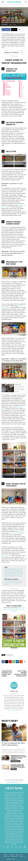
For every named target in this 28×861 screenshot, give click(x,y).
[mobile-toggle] (2, 2)
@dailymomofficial (14, 782)
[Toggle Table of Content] (21, 52)
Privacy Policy (19, 854)
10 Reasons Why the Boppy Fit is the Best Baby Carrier (7, 673)
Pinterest (6, 584)
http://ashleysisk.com (14, 693)
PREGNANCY (15, 761)
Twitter (12, 582)
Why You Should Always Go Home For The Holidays (14, 609)
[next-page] (5, 773)
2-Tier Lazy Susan (15, 533)
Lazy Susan (21, 531)
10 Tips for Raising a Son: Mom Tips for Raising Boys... (13, 744)
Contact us (22, 856)
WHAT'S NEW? (10, 721)
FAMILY (4, 740)
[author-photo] (14, 689)
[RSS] (16, 847)
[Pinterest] (10, 661)
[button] (26, 2)
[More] (19, 29)
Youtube (18, 582)
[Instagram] (7, 846)
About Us (6, 854)
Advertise (12, 854)
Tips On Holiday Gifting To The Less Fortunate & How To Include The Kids (13, 253)
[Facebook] (3, 661)
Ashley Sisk (5, 24)
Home (2, 5)
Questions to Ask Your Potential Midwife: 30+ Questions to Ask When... (18, 766)
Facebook (18, 581)
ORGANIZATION (8, 15)
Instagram (6, 582)
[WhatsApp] (13, 661)
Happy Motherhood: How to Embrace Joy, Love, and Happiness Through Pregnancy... (18, 757)
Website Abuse (14, 856)
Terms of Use (6, 856)
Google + (12, 710)
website (20, 710)
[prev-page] (3, 773)
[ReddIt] (21, 661)
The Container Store (9, 581)
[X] (6, 661)
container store (9, 655)
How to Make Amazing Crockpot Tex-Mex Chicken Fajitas (20, 673)
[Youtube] (24, 847)
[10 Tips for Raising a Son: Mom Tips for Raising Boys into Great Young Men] (14, 732)
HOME (6, 5)
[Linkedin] (17, 661)
